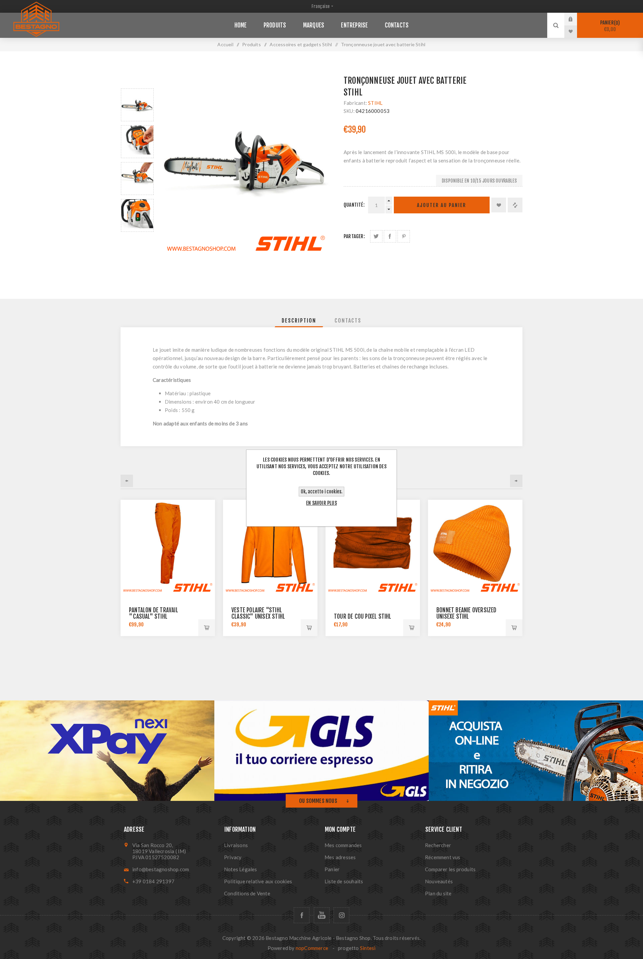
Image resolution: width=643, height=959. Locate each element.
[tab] (299, 320)
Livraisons (236, 845)
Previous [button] (137, 80)
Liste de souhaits (344, 881)
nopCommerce (312, 948)
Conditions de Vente (247, 893)
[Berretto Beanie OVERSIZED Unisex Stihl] (475, 547)
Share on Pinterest (404, 236)
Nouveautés (439, 881)
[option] (137, 104)
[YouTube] (322, 915)
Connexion (575, 19)
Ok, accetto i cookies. (321, 491)
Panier (609, 25)
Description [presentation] (299, 320)
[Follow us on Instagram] (341, 915)
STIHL (375, 103)
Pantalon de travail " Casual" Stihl (153, 613)
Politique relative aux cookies (258, 881)
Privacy (232, 857)
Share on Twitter (376, 236)
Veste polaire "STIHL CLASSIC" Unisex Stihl (258, 613)
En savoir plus (321, 503)
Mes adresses (340, 857)
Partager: (354, 236)
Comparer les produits (450, 869)
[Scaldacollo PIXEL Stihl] (373, 547)
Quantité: (354, 205)
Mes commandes (343, 845)
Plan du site (438, 893)
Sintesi (367, 948)
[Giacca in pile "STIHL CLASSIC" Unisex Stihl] (270, 547)
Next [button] (137, 239)
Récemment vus (442, 857)
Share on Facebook (390, 236)
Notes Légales (240, 869)
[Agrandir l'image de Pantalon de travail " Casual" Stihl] (168, 547)
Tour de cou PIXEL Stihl (362, 616)
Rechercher (438, 845)
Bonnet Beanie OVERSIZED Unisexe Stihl (466, 613)
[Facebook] (301, 915)
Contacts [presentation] (348, 320)
